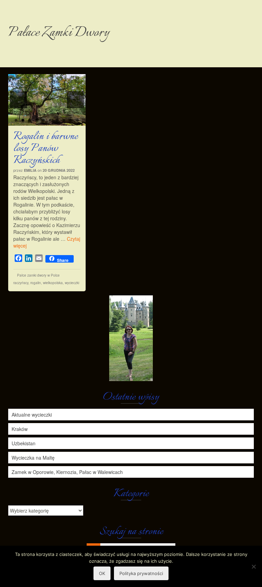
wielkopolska (53, 282)
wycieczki (72, 282)
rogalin (35, 282)
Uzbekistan (23, 443)
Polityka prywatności (141, 573)
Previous (18, 99)
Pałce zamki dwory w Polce (38, 275)
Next (75, 99)
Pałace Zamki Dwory (59, 33)
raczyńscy (20, 282)
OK (102, 573)
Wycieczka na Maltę (33, 457)
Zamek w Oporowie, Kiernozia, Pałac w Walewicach (67, 472)
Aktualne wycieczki (32, 414)
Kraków (20, 428)
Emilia (30, 170)
